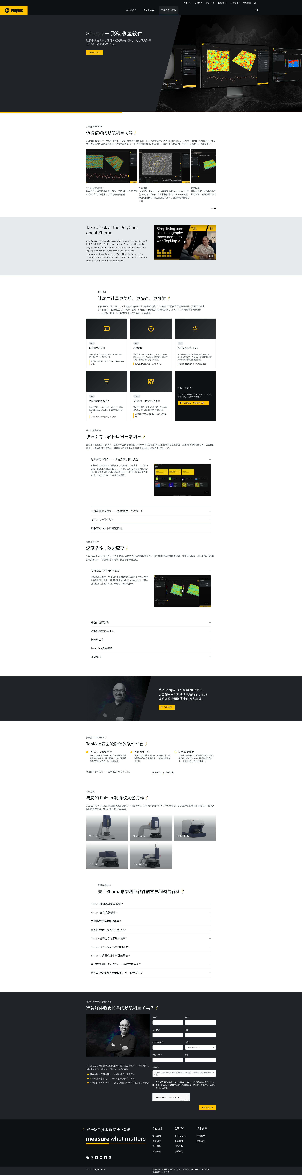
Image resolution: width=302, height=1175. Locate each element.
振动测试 (156, 1136)
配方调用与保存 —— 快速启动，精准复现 (114, 459)
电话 (186, 1030)
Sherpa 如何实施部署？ (104, 912)
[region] (185, 242)
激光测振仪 (131, 10)
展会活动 (198, 3)
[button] (184, 242)
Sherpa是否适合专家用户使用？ (109, 938)
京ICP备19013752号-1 (200, 1169)
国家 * (187, 1042)
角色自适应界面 (100, 622)
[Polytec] (14, 10)
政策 (167, 1172)
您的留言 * (156, 1067)
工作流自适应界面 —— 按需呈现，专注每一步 (117, 511)
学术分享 (187, 3)
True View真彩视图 (102, 648)
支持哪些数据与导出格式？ (106, 921)
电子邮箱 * (156, 1030)
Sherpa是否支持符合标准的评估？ (111, 947)
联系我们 (247, 3)
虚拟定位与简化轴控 (102, 519)
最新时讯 (179, 1141)
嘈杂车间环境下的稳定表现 (106, 528)
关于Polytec (180, 1136)
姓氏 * (187, 1017)
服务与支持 (210, 3)
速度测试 (156, 1141)
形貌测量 (156, 1146)
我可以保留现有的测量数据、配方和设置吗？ (117, 972)
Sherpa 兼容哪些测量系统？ (107, 904)
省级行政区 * (157, 1055)
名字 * (154, 1017)
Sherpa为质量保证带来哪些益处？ (111, 955)
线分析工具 (97, 639)
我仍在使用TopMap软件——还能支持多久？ (116, 964)
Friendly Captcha (184, 1100)
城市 (186, 1055)
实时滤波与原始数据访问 (105, 571)
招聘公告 (179, 1146)
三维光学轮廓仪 (168, 10)
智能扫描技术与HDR (102, 631)
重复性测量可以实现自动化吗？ (109, 929)
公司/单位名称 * (158, 1042)
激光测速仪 (149, 10)
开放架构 (96, 656)
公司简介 (234, 3)
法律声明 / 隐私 (159, 1172)
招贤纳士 (222, 3)
